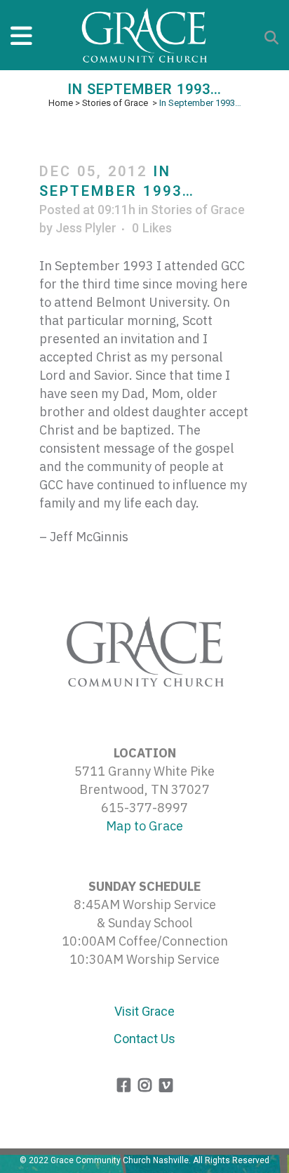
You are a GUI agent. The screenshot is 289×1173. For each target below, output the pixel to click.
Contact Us (144, 1038)
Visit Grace (144, 1011)
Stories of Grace (115, 103)
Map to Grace (144, 826)
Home (60, 103)
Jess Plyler (85, 227)
